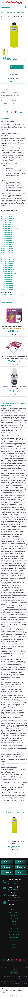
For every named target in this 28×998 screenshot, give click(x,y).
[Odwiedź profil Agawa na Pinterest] (12, 960)
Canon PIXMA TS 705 (7, 244)
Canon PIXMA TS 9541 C (8, 285)
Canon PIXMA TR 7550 (7, 215)
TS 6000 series (11, 294)
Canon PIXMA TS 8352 (7, 271)
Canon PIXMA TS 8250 (7, 262)
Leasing (14, 944)
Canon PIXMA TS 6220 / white (9, 228)
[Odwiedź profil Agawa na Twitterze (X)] (8, 960)
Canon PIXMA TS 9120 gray (8, 273)
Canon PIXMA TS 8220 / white (9, 254)
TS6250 (4, 294)
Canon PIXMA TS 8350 (7, 267)
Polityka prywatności (14, 934)
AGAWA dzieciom (14, 931)
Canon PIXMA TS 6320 (7, 238)
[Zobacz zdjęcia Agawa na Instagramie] (24, 960)
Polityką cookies (10, 983)
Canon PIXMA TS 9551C (7, 289)
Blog (14, 953)
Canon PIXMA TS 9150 (7, 275)
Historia (14, 921)
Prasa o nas (14, 928)
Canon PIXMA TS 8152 (7, 252)
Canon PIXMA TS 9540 (7, 283)
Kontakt (21, 872)
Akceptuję (14, 995)
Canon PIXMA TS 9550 (7, 287)
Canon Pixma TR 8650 (7, 222)
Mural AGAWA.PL (14, 937)
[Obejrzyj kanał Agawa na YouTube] (20, 960)
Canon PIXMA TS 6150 (7, 224)
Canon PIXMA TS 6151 (7, 226)
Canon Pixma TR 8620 (7, 220)
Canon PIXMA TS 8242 (7, 260)
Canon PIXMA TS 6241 (7, 232)
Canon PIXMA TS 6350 (7, 240)
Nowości (8, 862)
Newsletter (8, 872)
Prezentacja (14, 918)
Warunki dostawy (14, 912)
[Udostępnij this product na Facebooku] (7, 112)
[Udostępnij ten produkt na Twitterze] (11, 112)
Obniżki (21, 862)
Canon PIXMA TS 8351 (7, 269)
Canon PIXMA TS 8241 (7, 258)
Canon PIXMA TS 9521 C (8, 281)
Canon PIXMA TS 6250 (7, 234)
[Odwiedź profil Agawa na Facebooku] (4, 960)
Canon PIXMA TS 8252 (7, 265)
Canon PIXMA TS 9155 (7, 277)
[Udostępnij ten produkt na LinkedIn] (20, 112)
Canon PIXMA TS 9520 (7, 279)
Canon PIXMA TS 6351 (7, 242)
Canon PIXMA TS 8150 (7, 248)
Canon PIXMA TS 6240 (7, 230)
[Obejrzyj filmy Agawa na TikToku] (16, 960)
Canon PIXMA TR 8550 (7, 219)
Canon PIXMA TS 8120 (7, 246)
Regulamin (14, 909)
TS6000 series (21, 294)
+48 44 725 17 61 (13, 881)
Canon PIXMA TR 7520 (7, 213)
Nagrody (14, 915)
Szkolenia (22, 867)
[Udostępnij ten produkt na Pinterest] (16, 112)
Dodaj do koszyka (17, 66)
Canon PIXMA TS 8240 (7, 256)
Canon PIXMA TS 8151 (7, 250)
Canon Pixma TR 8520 (7, 217)
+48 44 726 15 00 (13, 883)
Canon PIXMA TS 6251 (7, 236)
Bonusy (8, 867)
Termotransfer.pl (14, 940)
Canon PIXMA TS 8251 (7, 263)
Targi (14, 924)
